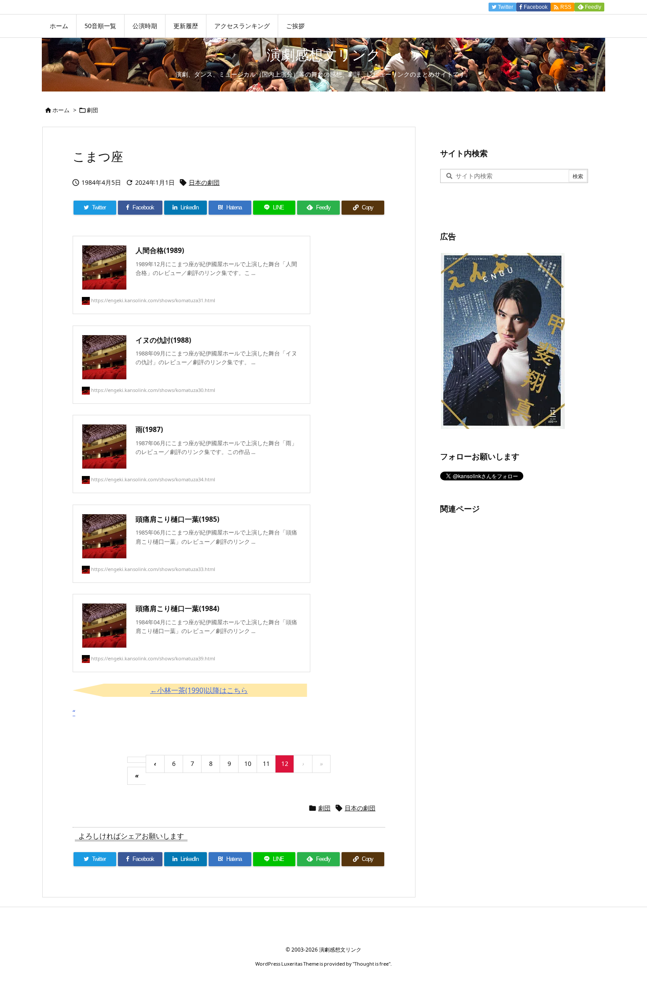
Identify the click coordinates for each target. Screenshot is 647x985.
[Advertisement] (506, 656)
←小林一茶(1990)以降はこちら (199, 690)
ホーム (61, 110)
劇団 (92, 110)
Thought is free (371, 963)
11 (266, 763)
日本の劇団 (204, 182)
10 (247, 763)
